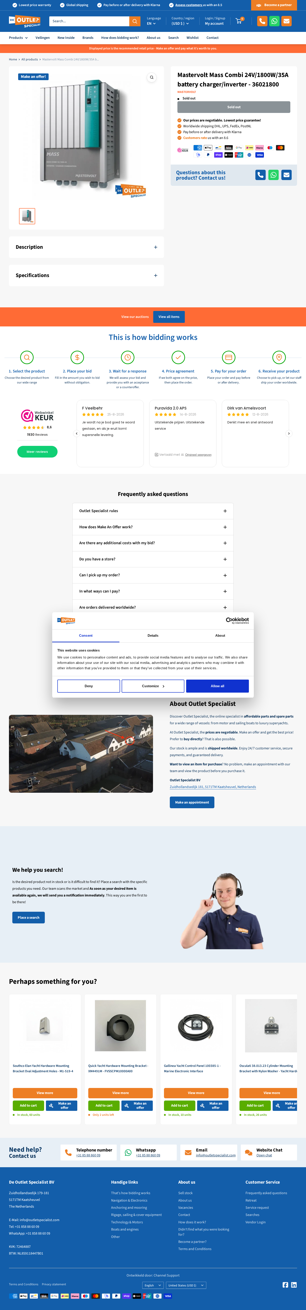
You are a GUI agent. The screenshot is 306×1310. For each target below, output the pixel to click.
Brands (87, 37)
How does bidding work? (120, 37)
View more (45, 1092)
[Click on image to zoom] (152, 77)
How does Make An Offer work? (106, 527)
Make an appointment (192, 802)
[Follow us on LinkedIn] (294, 1285)
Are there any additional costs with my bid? (117, 543)
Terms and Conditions (194, 1248)
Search (173, 37)
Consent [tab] (86, 635)
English (149, 1285)
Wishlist (193, 37)
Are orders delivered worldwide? (107, 607)
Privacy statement (54, 1284)
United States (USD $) (182, 1285)
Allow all (217, 686)
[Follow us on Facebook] (285, 1285)
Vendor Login (256, 1222)
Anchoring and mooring (129, 1207)
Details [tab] (153, 635)
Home (13, 59)
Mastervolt (186, 92)
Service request (257, 1207)
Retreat (251, 1200)
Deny (89, 686)
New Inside (66, 37)
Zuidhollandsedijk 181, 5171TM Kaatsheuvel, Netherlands (213, 786)
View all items (169, 316)
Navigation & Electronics (129, 1200)
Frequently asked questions (266, 1193)
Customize (150, 686)
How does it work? (192, 1222)
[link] (45, 1059)
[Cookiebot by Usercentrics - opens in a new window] (229, 620)
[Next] (297, 1059)
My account (214, 23)
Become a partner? (192, 1241)
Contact (213, 37)
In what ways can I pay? (99, 591)
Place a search (28, 917)
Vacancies (185, 1207)
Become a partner (278, 4)
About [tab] (220, 635)
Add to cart (28, 1105)
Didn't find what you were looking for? (203, 1232)
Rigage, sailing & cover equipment (136, 1214)
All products (30, 59)
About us (153, 37)
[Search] (134, 21)
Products (16, 37)
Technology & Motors (127, 1222)
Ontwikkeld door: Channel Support (153, 1275)
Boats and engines (125, 1229)
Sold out (234, 106)
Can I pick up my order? (99, 575)
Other (115, 1236)
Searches (252, 1214)
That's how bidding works (130, 1193)
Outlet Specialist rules (98, 511)
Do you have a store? (97, 559)
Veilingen (43, 37)
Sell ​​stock (185, 1193)
